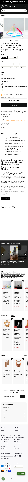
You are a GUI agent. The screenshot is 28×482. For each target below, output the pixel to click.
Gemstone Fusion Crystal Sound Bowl (14, 143)
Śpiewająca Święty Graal (11, 153)
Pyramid (4, 57)
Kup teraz (14, 105)
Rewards (3, 432)
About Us (3, 446)
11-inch (16, 67)
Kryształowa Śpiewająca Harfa (12, 149)
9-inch (4, 67)
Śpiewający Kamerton (10, 156)
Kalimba (16, 432)
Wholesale (16, 446)
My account (3, 448)
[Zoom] (22, 36)
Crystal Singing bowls (19, 437)
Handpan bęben (17, 435)
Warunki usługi (4, 445)
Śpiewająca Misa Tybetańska (12, 145)
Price (2, 72)
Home (2, 15)
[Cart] (22, 6)
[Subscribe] (22, 396)
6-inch (10, 64)
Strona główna (17, 430)
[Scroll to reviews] (14, 53)
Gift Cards (16, 448)
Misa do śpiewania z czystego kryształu (14, 146)
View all (25, 355)
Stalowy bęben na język (19, 433)
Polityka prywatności (5, 439)
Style (2, 54)
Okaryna (16, 441)
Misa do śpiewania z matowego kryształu (15, 140)
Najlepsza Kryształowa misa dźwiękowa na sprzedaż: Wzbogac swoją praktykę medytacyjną (13, 274)
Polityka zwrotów (5, 443)
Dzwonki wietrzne (18, 443)
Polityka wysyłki (4, 441)
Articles (3, 433)
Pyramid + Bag (12, 57)
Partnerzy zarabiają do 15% (7, 437)
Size (2, 61)
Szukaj (2, 430)
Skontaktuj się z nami (6, 435)
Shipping (3, 97)
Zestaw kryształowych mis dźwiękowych (14, 142)
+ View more (5, 198)
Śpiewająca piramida (10, 148)
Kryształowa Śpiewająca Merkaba (13, 151)
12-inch (23, 67)
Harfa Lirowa (17, 439)
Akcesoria (16, 445)
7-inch (16, 64)
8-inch (22, 64)
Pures (13, 316)
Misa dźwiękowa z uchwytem (12, 154)
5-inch (4, 64)
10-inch (10, 67)
